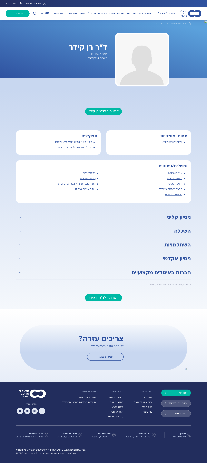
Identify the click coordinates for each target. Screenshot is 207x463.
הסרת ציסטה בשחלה (170, 189)
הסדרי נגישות (116, 402)
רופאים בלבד (11, 3)
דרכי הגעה (147, 407)
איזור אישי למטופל (178, 403)
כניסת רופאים (180, 413)
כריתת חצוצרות (173, 194)
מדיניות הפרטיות (114, 416)
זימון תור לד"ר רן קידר (103, 111)
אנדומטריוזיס (175, 173)
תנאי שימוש (117, 411)
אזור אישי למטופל (34, 3)
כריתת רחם (89, 173)
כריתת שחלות (87, 178)
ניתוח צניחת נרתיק (85, 189)
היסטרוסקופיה (174, 183)
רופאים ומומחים (177, 23)
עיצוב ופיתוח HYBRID (25, 453)
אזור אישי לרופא (87, 397)
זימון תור (18, 13)
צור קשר (147, 411)
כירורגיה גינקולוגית (172, 142)
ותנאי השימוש (33, 450)
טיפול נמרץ (117, 407)
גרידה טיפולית (174, 178)
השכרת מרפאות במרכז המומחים (79, 402)
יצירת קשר (105, 357)
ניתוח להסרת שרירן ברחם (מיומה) (76, 183)
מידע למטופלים (115, 397)
